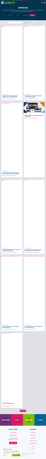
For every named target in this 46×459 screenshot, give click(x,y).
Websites (33, 432)
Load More (23, 410)
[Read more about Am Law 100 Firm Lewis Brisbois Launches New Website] (34, 102)
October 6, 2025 (11, 406)
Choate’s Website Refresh (8, 403)
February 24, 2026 (14, 252)
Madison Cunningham (6, 98)
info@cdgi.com (13, 435)
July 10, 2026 (13, 98)
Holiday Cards (33, 440)
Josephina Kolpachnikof (29, 118)
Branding (33, 438)
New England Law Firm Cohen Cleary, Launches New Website (33, 96)
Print (33, 449)
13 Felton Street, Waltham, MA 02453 (13, 438)
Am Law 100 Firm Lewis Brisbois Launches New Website (34, 116)
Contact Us (13, 443)
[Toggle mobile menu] (44, 3)
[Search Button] (42, 3)
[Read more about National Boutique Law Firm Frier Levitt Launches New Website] (11, 179)
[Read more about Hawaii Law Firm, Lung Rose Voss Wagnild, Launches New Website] (11, 25)
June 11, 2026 (36, 98)
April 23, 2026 (13, 175)
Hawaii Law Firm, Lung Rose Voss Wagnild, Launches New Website (9, 96)
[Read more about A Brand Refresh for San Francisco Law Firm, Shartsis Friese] (34, 256)
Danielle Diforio (5, 329)
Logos (32, 446)
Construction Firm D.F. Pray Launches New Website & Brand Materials (33, 250)
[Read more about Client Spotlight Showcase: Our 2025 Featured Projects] (11, 256)
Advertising (33, 435)
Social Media (33, 443)
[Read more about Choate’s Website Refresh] (11, 333)
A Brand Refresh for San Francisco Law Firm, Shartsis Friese (33, 327)
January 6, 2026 (11, 329)
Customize (5, 455)
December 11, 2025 (34, 329)
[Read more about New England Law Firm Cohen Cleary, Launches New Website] (34, 25)
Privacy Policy (27, 453)
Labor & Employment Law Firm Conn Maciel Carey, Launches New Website (10, 173)
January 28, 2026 (36, 252)
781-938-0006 (13, 432)
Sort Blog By (5, 22)
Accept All (13, 455)
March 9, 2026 (36, 118)
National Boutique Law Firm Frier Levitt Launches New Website (11, 250)
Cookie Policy (33, 453)
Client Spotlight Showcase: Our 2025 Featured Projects (10, 327)
